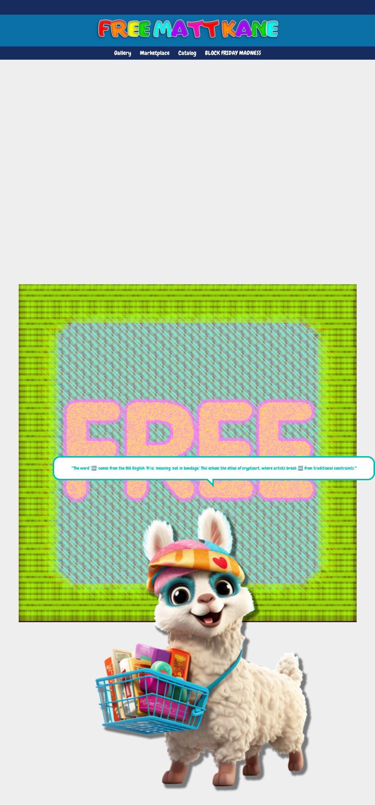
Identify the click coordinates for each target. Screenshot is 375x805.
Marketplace (155, 53)
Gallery (122, 53)
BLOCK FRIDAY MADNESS (233, 53)
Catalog (187, 53)
